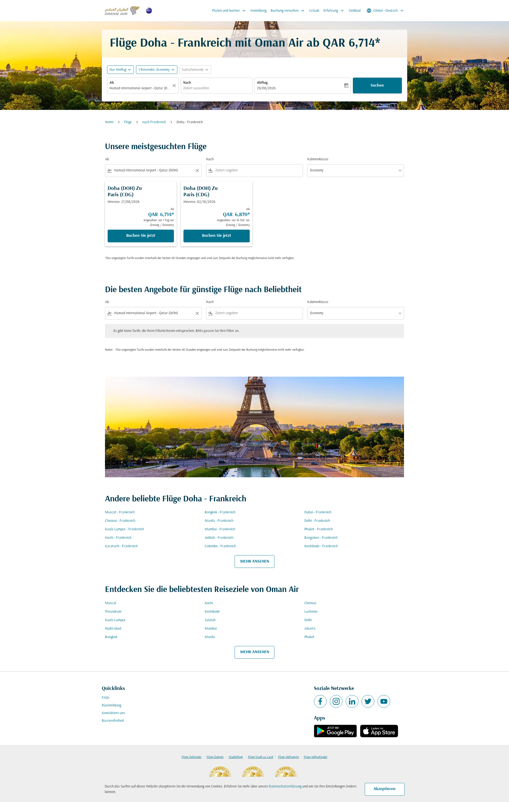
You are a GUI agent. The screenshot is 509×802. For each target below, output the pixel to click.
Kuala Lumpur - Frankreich (124, 529)
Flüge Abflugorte (288, 757)
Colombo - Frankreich (220, 546)
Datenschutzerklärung (285, 786)
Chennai (310, 603)
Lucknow (310, 612)
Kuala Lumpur (115, 620)
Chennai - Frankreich (120, 521)
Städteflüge (236, 757)
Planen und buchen (229, 10)
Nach (187, 83)
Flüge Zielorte (215, 757)
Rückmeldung (111, 705)
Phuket (309, 637)
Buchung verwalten (288, 10)
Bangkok (111, 637)
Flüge (128, 122)
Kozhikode (212, 612)
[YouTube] (384, 701)
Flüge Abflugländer (315, 757)
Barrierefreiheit (113, 721)
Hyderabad (113, 629)
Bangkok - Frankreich (220, 512)
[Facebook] (320, 701)
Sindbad (355, 11)
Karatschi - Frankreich (121, 546)
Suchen (377, 85)
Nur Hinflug (117, 70)
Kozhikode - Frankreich (321, 546)
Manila (210, 637)
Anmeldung (258, 11)
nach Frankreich (154, 122)
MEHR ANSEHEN (254, 561)
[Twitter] (368, 701)
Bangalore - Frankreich (320, 538)
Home (109, 122)
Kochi (209, 603)
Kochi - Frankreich (118, 538)
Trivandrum (113, 612)
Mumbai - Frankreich (220, 529)
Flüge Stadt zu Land (260, 757)
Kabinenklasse (317, 159)
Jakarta (309, 629)
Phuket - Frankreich (318, 529)
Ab (111, 83)
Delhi (308, 620)
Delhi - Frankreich (317, 521)
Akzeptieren (385, 789)
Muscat (110, 603)
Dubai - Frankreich (317, 512)
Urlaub (314, 11)
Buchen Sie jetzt (140, 236)
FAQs (105, 698)
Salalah (210, 620)
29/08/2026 (266, 88)
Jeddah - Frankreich (219, 538)
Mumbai (211, 629)
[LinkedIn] (352, 701)
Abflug (262, 83)
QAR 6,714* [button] (351, 43)
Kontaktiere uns (113, 713)
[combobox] (140, 88)
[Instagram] (336, 701)
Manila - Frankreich (219, 521)
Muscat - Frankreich (120, 512)
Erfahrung (334, 10)
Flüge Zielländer (191, 757)
